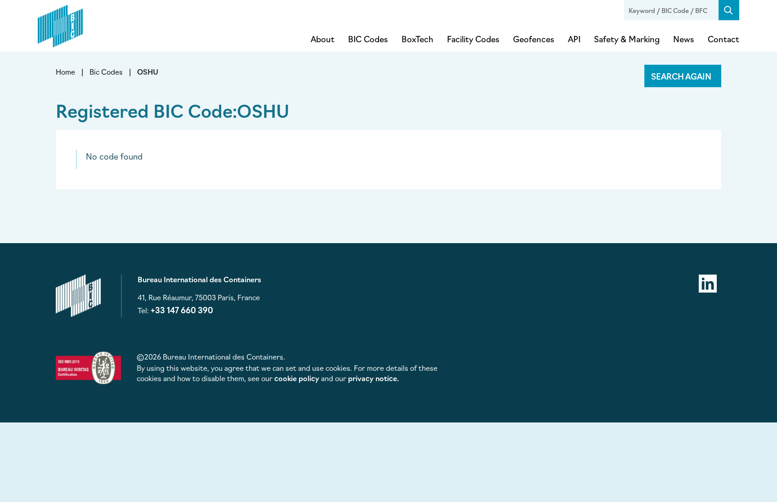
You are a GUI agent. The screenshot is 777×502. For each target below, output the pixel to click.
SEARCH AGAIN (681, 76)
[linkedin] (708, 282)
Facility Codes (473, 38)
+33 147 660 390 (182, 309)
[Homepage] (60, 24)
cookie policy (296, 378)
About (323, 38)
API (574, 38)
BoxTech (417, 38)
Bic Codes (106, 71)
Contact (723, 38)
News (683, 38)
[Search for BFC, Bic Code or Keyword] (729, 10)
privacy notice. (373, 378)
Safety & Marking (627, 38)
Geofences (533, 38)
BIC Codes (368, 38)
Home (65, 71)
